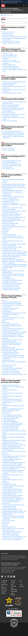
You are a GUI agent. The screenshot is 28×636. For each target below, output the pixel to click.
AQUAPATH (5, 397)
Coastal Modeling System (8, 420)
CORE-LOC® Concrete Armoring (10, 427)
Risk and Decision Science (8, 278)
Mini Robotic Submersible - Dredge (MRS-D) (13, 259)
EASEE (4, 321)
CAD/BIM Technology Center (9, 162)
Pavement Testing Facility (8, 150)
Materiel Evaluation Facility (8, 64)
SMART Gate (5, 524)
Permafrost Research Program (9, 350)
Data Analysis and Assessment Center (11, 164)
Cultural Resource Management (10, 203)
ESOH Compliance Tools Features (10, 324)
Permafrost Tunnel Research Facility (11, 68)
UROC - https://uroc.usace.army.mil (10, 286)
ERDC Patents (5, 230)
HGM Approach (6, 483)
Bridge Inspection (6, 195)
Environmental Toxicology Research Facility (12, 114)
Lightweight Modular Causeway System (12, 343)
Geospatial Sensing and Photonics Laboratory (13, 133)
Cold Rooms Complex (7, 53)
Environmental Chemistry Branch (10, 106)
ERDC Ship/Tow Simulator (8, 32)
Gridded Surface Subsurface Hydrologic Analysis (13, 467)
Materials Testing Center (8, 148)
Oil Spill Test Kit (6, 503)
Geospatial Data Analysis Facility (10, 116)
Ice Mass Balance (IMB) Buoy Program (11, 489)
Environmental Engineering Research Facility (13, 108)
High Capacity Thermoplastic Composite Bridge (13, 244)
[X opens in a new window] (5, 576)
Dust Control (5, 316)
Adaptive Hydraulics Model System (10, 385)
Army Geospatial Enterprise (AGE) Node (12, 131)
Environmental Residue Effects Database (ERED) (14, 451)
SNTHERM (5, 525)
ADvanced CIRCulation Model (9, 390)
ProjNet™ (4, 269)
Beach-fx (4, 404)
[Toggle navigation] (26, 6)
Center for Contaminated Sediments (11, 105)
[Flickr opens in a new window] (14, 576)
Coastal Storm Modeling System (10, 421)
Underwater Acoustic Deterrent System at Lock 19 (14, 536)
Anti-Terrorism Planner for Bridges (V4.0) (12, 396)
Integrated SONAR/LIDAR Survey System (12, 492)
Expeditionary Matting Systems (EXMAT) (12, 325)
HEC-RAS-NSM (6, 478)
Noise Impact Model (7, 267)
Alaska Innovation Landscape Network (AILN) (13, 185)
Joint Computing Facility (8, 168)
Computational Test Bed (8, 201)
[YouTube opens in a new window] (8, 576)
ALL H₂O (4, 182)
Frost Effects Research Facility (9, 55)
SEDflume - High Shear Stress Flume (11, 43)
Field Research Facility (7, 35)
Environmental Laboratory (8, 113)
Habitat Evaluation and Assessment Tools (12, 241)
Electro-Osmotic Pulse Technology (10, 215)
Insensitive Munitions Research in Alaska (12, 247)
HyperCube (5, 338)
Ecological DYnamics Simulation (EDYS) (11, 443)
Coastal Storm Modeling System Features (12, 423)
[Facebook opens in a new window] (2, 576)
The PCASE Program (7, 366)
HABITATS (5, 242)
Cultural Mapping (6, 311)
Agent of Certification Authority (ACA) (11, 302)
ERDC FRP (4, 233)
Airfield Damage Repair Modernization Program (13, 184)
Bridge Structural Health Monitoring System (12, 408)
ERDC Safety (5, 231)
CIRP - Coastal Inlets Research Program (12, 415)
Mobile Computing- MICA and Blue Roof (12, 500)
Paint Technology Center (8, 85)
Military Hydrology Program (9, 258)
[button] (13, 2)
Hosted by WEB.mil (13, 609)
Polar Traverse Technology (9, 508)
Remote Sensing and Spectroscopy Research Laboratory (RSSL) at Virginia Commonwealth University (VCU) (13, 136)
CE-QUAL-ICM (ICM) (7, 412)
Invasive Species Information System (11, 250)
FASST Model (5, 327)
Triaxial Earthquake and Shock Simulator (12, 93)
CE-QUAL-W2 (5, 413)
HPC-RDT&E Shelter (7, 167)
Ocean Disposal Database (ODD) (10, 501)
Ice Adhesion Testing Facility (9, 60)
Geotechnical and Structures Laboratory (12, 236)
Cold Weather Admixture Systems (10, 308)
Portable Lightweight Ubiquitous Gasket (12, 509)
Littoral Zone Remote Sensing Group (11, 41)
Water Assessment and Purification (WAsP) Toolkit (14, 374)
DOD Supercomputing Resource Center (12, 165)
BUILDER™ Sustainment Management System (13, 196)
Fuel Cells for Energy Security (9, 234)
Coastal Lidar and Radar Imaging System (12, 416)
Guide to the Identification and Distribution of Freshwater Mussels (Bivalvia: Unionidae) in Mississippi (13, 472)
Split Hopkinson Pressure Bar (9, 365)
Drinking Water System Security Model (11, 214)
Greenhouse (5, 58)
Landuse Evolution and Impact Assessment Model (14, 252)
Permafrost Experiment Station (9, 66)
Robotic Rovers (6, 522)
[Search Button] (23, 6)
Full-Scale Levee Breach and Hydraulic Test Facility (14, 36)
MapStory (4, 346)
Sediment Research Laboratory (9, 120)
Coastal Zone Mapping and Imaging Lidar (12, 424)
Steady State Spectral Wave (9, 527)
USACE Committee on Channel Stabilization (12, 538)
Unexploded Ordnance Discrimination (11, 288)
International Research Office (9, 248)
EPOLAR (4, 453)
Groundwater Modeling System (9, 468)
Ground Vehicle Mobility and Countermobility (13, 336)
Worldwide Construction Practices (10, 289)
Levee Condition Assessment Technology (12, 495)
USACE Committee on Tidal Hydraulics (11, 539)
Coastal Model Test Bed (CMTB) (10, 418)
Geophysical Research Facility (9, 57)
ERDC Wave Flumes (7, 33)
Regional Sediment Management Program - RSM (14, 511)
